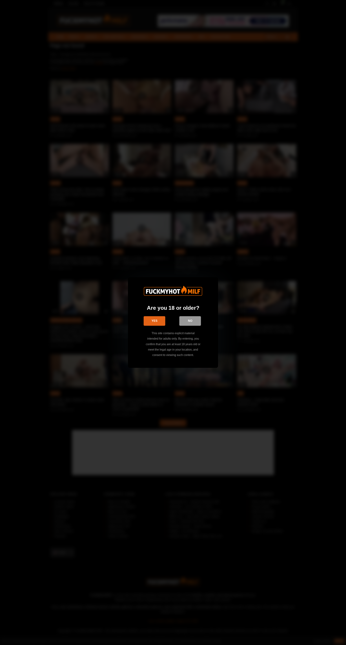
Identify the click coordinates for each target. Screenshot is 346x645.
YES (155, 320)
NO (190, 320)
